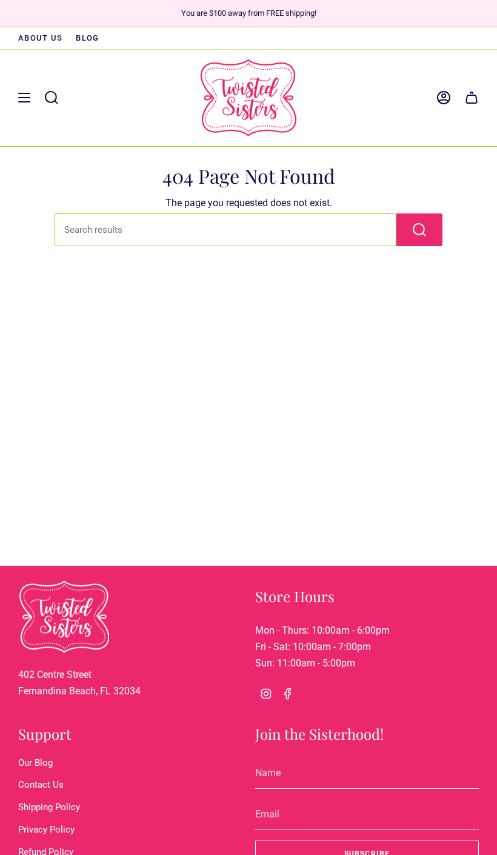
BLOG (87, 37)
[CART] (471, 97)
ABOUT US (40, 37)
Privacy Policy (46, 829)
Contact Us (41, 784)
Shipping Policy (49, 807)
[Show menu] (24, 97)
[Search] (419, 229)
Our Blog (35, 762)
